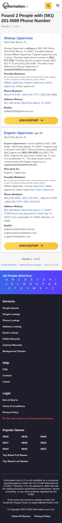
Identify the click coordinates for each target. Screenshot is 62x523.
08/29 (24, 436)
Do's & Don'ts (10, 400)
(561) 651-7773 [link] (30, 94)
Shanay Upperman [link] (34, 186)
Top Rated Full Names (15, 455)
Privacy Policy (11, 412)
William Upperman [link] (13, 82)
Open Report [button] (29, 120)
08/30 (6, 436)
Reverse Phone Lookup (30, 265)
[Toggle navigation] (57, 5)
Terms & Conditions (14, 406)
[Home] (16, 5)
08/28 (43, 436)
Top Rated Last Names (15, 461)
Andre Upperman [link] (45, 189)
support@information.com (45, 502)
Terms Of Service (21, 516)
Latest (6, 381)
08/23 (24, 449)
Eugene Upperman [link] (34, 82)
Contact (7, 375)
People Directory (8, 265)
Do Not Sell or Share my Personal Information (28, 418)
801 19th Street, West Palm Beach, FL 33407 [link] (27, 103)
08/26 (24, 442)
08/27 (6, 442)
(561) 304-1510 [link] (32, 201)
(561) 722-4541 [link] (30, 198)
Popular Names (13, 430)
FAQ (5, 369)
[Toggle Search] (47, 5)
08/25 (43, 442)
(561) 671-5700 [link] (12, 94)
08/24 (6, 449)
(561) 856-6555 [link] (12, 198)
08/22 (43, 449)
